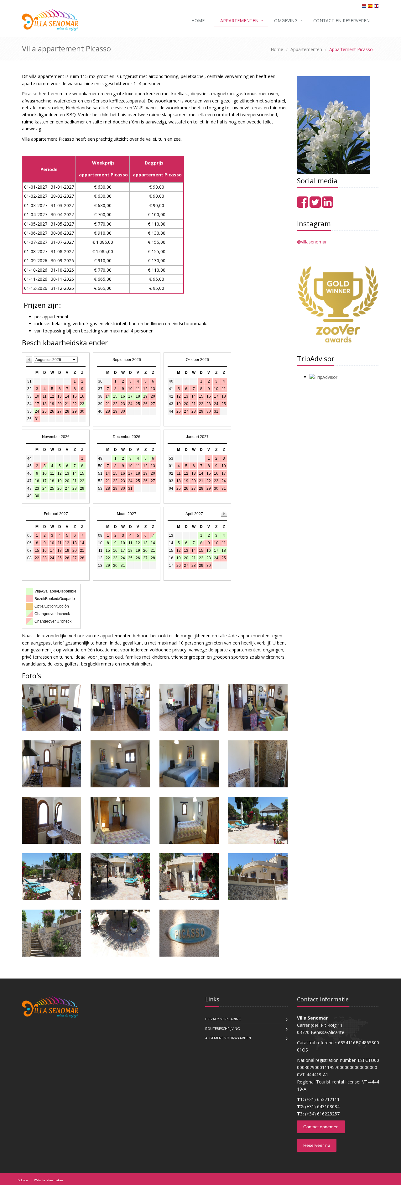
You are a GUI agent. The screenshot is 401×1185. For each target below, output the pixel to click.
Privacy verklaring (223, 1018)
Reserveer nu (316, 1145)
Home (198, 20)
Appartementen (239, 20)
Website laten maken (48, 1180)
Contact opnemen (321, 1126)
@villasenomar (312, 242)
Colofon (23, 1180)
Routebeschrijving (222, 1028)
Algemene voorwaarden (228, 1038)
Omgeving (286, 20)
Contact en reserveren (341, 20)
